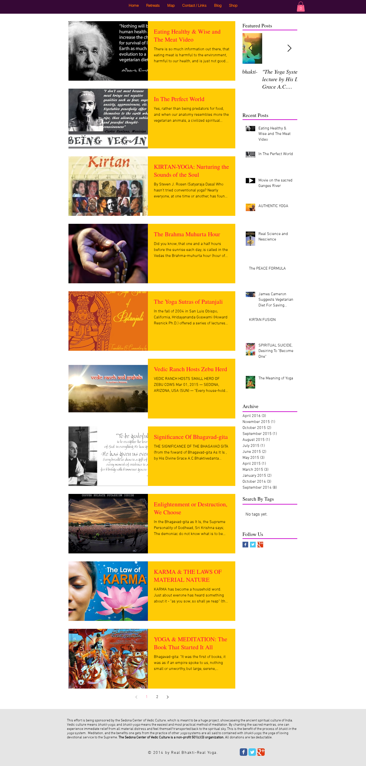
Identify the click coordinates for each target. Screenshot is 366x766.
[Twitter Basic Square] (253, 544)
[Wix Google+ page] (261, 752)
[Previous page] (136, 697)
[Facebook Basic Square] (245, 544)
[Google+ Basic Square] (260, 544)
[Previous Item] (250, 48)
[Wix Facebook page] (243, 752)
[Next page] (167, 697)
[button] (301, 6)
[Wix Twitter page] (252, 752)
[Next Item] (289, 48)
